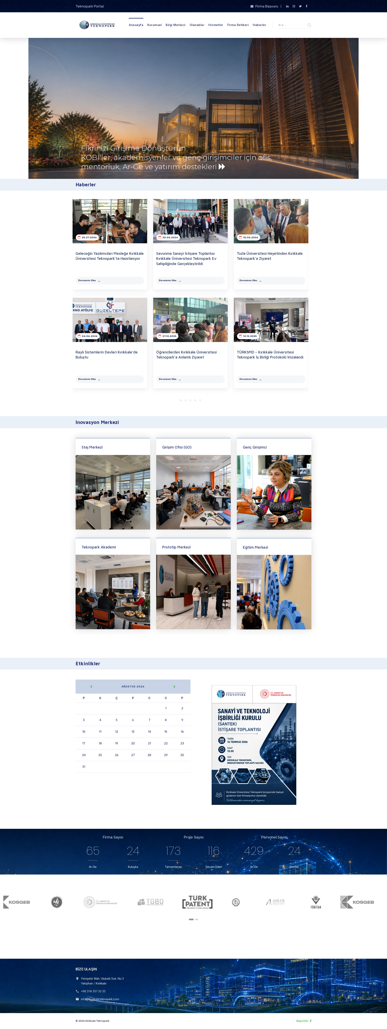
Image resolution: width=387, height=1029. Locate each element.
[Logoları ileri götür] (196, 919)
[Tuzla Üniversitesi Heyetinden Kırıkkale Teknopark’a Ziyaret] (271, 221)
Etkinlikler (88, 663)
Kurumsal (154, 25)
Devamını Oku (87, 280)
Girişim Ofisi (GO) (176, 447)
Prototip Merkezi (176, 547)
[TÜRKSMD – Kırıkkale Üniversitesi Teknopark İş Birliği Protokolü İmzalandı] (271, 320)
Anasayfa (136, 25)
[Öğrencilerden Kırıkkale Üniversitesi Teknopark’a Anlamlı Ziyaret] (190, 320)
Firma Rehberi (238, 25)
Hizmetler (215, 25)
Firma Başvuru (267, 6)
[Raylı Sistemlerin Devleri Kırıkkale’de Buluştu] (110, 320)
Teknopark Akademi (99, 547)
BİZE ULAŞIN (86, 969)
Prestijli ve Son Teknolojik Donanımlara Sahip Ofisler (132, 149)
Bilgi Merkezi (176, 25)
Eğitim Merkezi (255, 547)
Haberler (259, 25)
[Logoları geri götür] (191, 919)
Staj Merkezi (92, 447)
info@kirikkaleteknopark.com (100, 999)
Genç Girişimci (255, 447)
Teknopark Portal (90, 6)
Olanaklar (197, 25)
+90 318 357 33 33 (93, 991)
